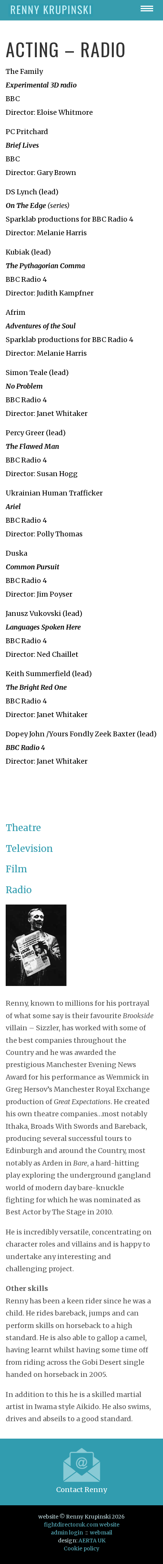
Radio (19, 890)
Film (16, 869)
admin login (67, 1532)
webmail (101, 1532)
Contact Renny (81, 1489)
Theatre (23, 828)
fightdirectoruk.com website (81, 1524)
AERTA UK (91, 1540)
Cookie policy (81, 1548)
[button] (147, 8)
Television (29, 849)
